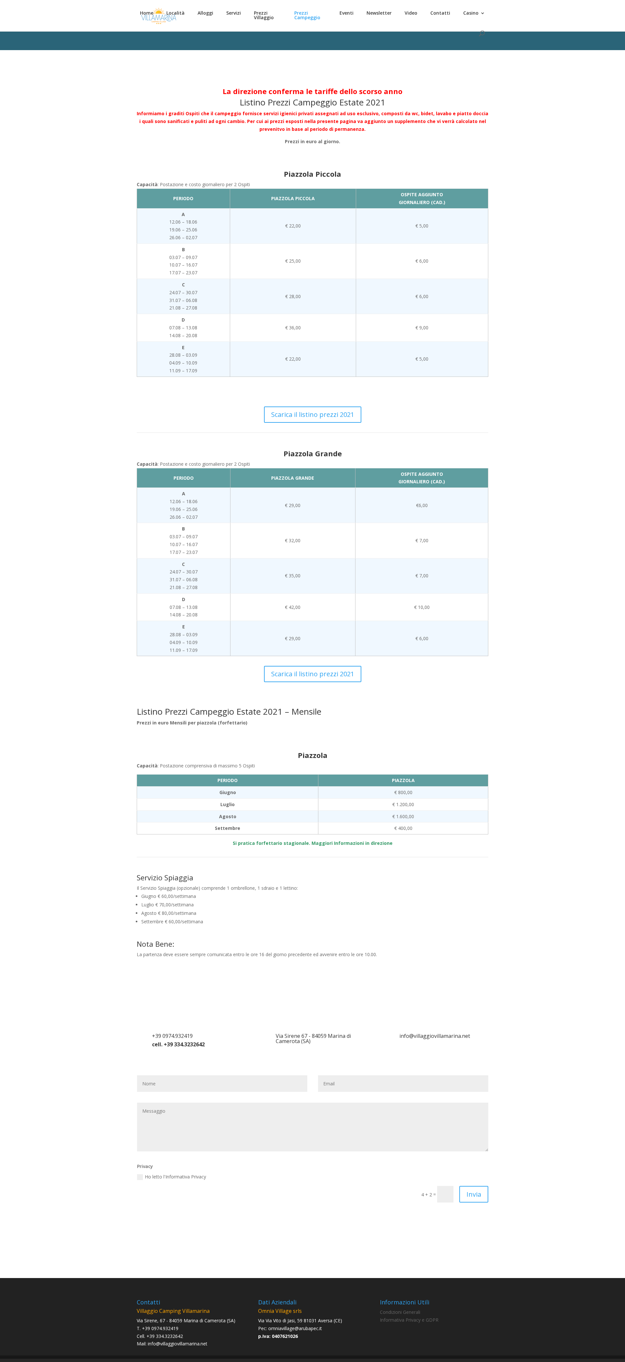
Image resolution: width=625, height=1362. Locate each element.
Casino (471, 13)
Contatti (440, 13)
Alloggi (205, 13)
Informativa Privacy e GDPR (409, 1320)
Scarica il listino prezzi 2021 (312, 414)
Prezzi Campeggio (307, 16)
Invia (473, 1194)
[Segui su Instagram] (319, 1233)
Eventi (347, 13)
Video (411, 13)
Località (175, 13)
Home (146, 13)
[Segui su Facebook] (306, 1233)
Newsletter (379, 13)
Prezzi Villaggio (264, 16)
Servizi (233, 13)
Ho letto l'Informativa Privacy (175, 1177)
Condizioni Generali (400, 1312)
